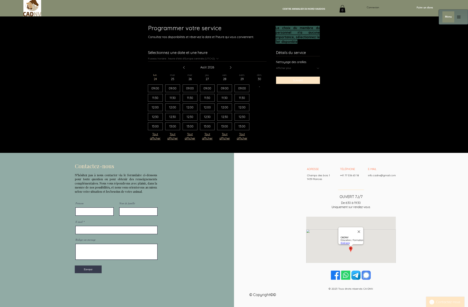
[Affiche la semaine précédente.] (184, 67)
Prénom (80, 203)
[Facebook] (335, 275)
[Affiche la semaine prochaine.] (231, 67)
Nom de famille (127, 203)
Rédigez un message (86, 239)
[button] (342, 9)
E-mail (79, 222)
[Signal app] (366, 275)
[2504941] (356, 275)
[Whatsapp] (345, 275)
